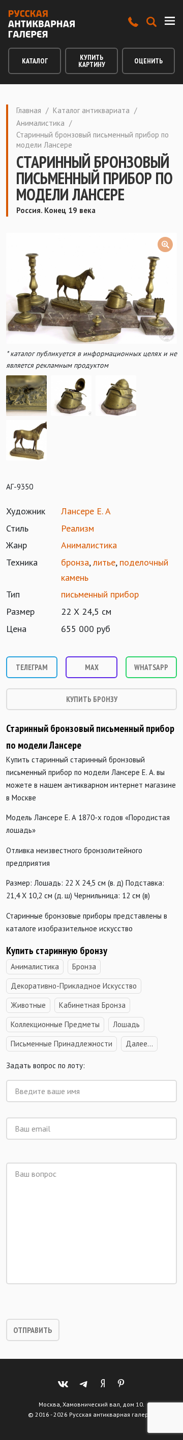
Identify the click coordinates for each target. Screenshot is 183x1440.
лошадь (126, 1024)
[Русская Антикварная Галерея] (41, 24)
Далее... (139, 1043)
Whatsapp (151, 667)
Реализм (77, 528)
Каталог (35, 60)
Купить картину (91, 61)
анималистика (35, 966)
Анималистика (40, 123)
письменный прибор (100, 594)
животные (28, 1005)
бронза (75, 562)
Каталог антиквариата (91, 110)
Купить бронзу (91, 699)
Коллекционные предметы (55, 1024)
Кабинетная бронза (92, 1005)
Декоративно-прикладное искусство (74, 986)
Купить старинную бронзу (57, 950)
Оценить (148, 60)
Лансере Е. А (86, 511)
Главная (28, 110)
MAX (92, 667)
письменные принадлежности (61, 1043)
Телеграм (32, 667)
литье (104, 562)
